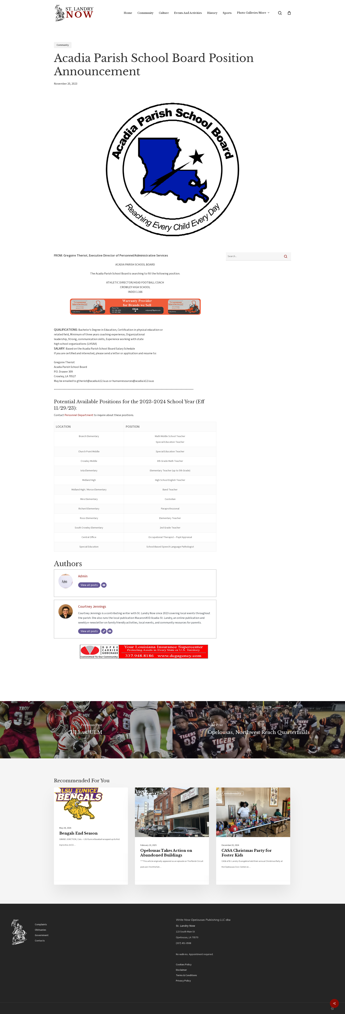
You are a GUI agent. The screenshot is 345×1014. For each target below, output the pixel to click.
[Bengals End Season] (91, 836)
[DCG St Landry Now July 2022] (135, 662)
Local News (68, 793)
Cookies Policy (184, 964)
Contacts (40, 941)
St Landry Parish (154, 793)
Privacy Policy (183, 981)
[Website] (104, 631)
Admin (83, 576)
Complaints (41, 924)
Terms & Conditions (186, 975)
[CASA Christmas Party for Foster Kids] (253, 836)
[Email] (104, 585)
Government (42, 935)
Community (63, 45)
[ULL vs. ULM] (86, 729)
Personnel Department (79, 415)
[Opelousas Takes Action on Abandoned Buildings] (172, 836)
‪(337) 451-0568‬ (183, 943)
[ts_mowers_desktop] (119, 316)
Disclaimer (181, 970)
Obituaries (40, 930)
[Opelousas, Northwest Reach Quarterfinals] (258, 729)
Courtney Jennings (92, 606)
